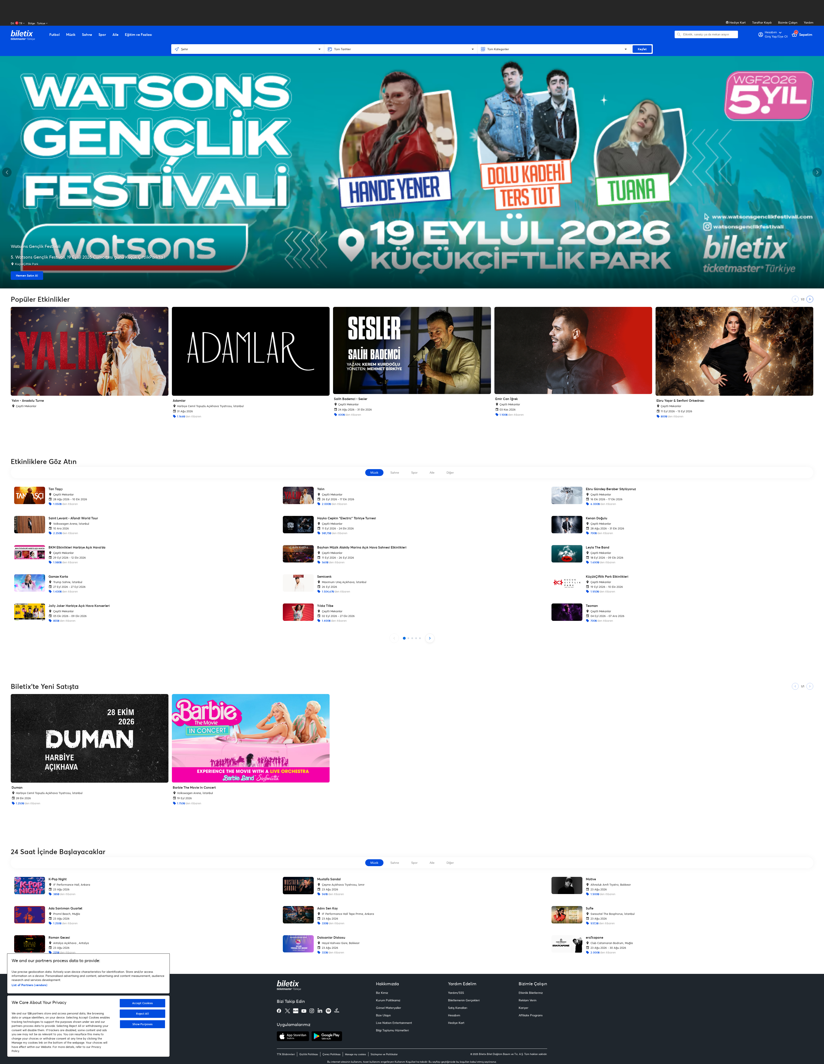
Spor (414, 472)
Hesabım (454, 1015)
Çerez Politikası (332, 1054)
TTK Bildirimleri (286, 1054)
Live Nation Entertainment (394, 1023)
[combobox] (709, 34)
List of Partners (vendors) (29, 985)
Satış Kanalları (457, 1008)
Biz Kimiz (382, 993)
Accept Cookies (142, 1003)
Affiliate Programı (530, 1015)
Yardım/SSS (456, 993)
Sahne (394, 472)
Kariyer (523, 1008)
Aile (432, 472)
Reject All (142, 1013)
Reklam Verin (527, 1000)
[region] (88, 1005)
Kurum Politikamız (388, 1000)
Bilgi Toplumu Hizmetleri (392, 1030)
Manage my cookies (355, 1054)
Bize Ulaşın (383, 1015)
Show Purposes (142, 1024)
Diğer (450, 472)
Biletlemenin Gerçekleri (464, 1000)
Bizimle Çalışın (787, 22)
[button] (7, 172)
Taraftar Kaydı (762, 22)
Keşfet (642, 49)
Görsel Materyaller (388, 1008)
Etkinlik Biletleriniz (531, 993)
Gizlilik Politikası (308, 1054)
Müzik (374, 472)
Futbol (54, 34)
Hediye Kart (737, 22)
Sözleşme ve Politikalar (384, 1054)
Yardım (808, 22)
